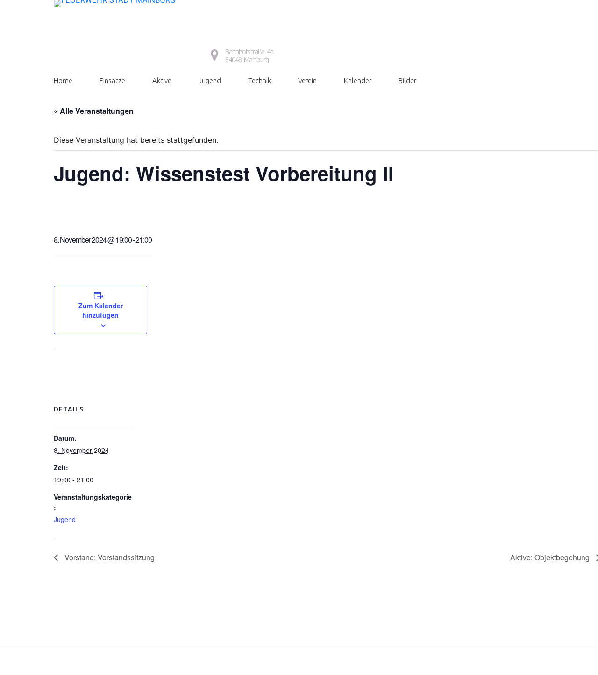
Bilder (407, 80)
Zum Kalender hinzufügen (100, 310)
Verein (307, 80)
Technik (259, 80)
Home (63, 80)
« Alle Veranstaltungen (94, 110)
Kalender (357, 80)
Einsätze (112, 80)
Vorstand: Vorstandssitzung (109, 557)
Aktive (161, 80)
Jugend (210, 80)
